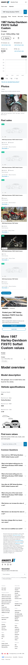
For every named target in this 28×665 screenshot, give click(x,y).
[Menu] (26, 2)
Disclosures (20, 657)
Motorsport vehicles (5, 603)
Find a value (4, 6)
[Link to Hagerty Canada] (5, 653)
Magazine (16, 596)
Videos (3, 634)
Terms (16, 648)
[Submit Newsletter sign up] (24, 574)
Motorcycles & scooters (6, 601)
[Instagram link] (8, 564)
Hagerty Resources (5, 645)
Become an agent (5, 617)
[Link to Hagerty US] (2, 653)
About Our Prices (17, 535)
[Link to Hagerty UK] (7, 653)
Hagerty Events (18, 610)
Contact (16, 636)
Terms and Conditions (7, 578)
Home (16, 625)
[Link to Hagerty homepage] (8, 561)
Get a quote (14, 325)
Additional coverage (5, 612)
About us (16, 627)
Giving (16, 639)
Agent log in (4, 619)
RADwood (17, 620)
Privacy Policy (23, 577)
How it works (4, 629)
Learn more (14, 329)
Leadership (17, 629)
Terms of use (7, 659)
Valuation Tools (14, 2)
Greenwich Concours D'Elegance (19, 616)
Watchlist (11, 6)
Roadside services (18, 603)
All (2, 638)
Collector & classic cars (6, 596)
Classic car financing (6, 610)
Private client (4, 607)
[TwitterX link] (5, 564)
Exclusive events (18, 598)
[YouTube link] (10, 564)
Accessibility (15, 657)
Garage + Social (5, 643)
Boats (3, 605)
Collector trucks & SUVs (6, 598)
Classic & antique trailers (6, 600)
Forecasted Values (19, 540)
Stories (3, 636)
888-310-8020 (17, 605)
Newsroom (17, 634)
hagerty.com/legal (19, 543)
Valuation (16, 589)
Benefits (16, 593)
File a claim (4, 589)
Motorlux (16, 618)
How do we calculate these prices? (10, 82)
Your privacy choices (8, 657)
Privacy (16, 646)
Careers (16, 632)
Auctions (3, 624)
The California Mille (18, 614)
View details (4, 148)
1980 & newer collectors (6, 594)
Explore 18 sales (6, 293)
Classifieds (4, 626)
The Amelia (17, 612)
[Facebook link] (2, 564)
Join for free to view (6, 45)
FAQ (15, 644)
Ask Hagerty (17, 591)
